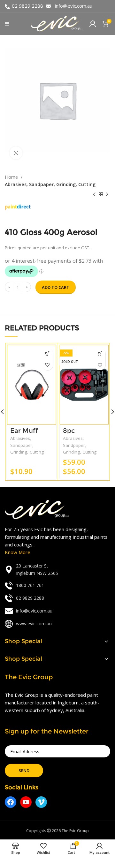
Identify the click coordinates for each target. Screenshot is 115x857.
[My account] (92, 23)
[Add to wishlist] (47, 364)
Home (12, 177)
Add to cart (55, 287)
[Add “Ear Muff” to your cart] (47, 353)
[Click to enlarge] (16, 153)
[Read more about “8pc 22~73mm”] (99, 353)
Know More (17, 552)
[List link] (57, 569)
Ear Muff (24, 430)
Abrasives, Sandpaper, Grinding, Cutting (50, 184)
